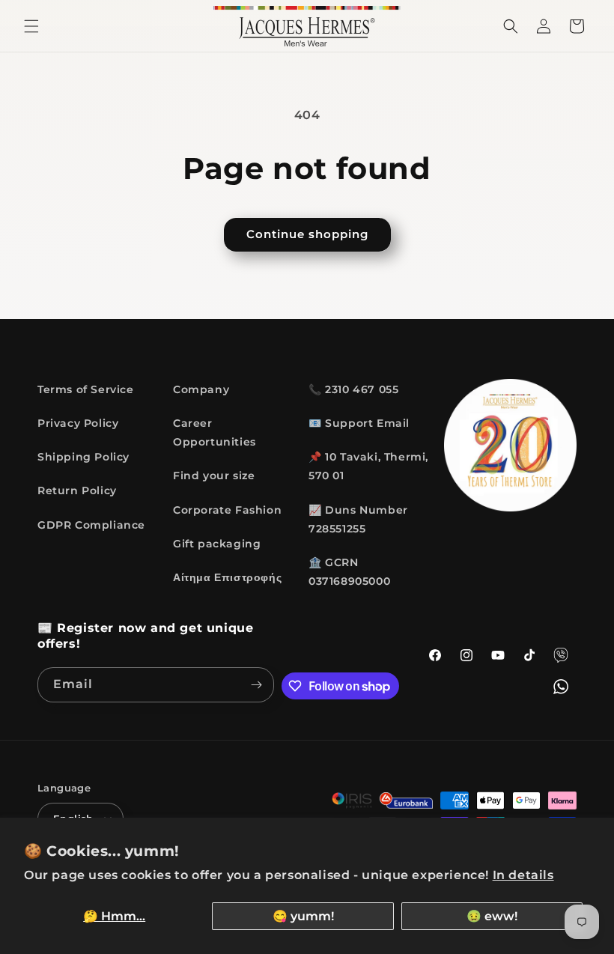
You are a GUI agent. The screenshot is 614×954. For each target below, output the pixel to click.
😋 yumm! (303, 916)
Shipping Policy (83, 457)
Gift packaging (217, 543)
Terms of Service (85, 389)
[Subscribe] (256, 684)
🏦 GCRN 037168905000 (349, 572)
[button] (31, 26)
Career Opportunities (214, 432)
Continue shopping (307, 234)
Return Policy (77, 490)
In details (523, 875)
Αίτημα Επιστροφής (227, 577)
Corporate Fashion (227, 510)
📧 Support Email (359, 423)
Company (201, 389)
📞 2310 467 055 (353, 389)
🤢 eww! (491, 916)
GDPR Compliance (91, 525)
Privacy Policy (77, 423)
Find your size (214, 475)
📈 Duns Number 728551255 (358, 519)
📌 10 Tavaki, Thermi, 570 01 (368, 466)
